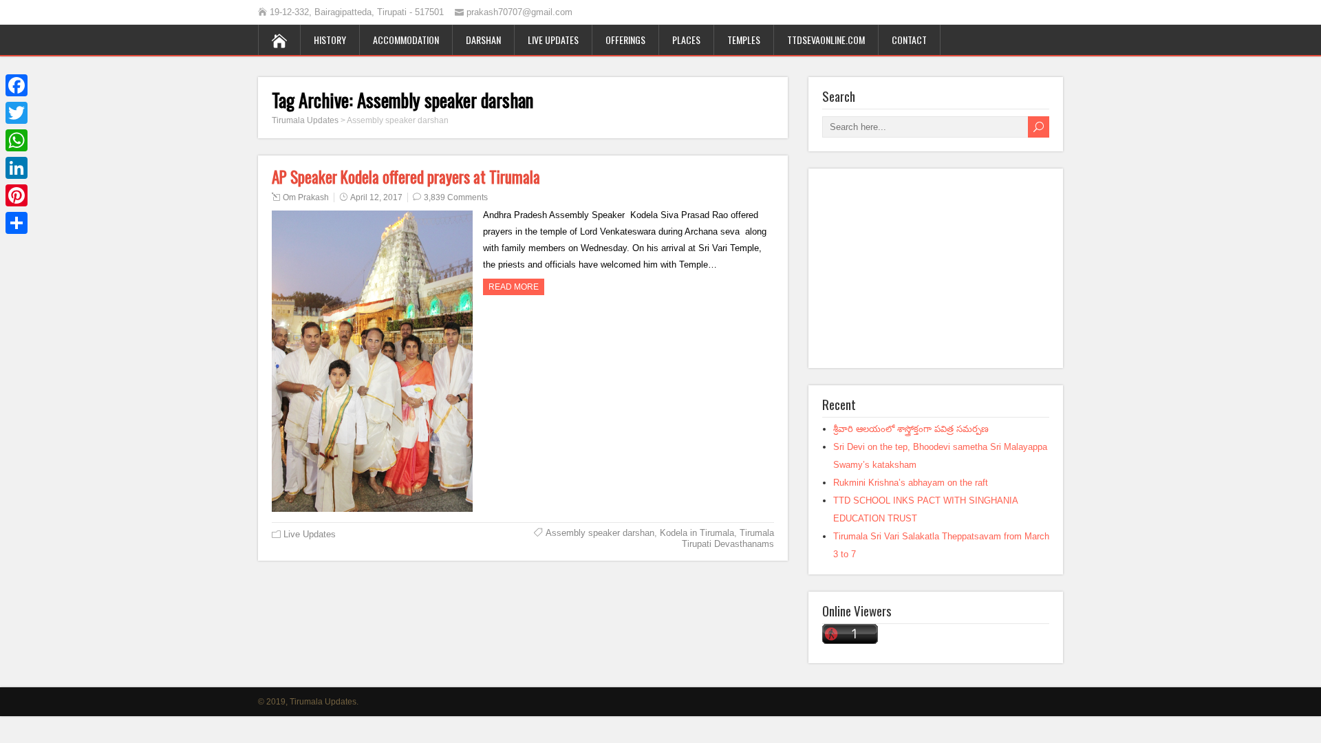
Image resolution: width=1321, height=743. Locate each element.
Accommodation (406, 39)
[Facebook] (16, 85)
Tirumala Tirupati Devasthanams (728, 538)
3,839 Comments (456, 197)
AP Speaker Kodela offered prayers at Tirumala (406, 177)
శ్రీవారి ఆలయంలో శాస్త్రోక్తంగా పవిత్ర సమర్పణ (911, 429)
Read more (513, 287)
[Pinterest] (16, 195)
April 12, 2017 (376, 197)
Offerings (625, 39)
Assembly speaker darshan (600, 533)
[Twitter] (16, 113)
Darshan (483, 39)
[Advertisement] (935, 268)
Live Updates (553, 39)
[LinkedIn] (16, 168)
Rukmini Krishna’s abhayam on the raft (910, 482)
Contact (909, 39)
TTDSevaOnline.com (826, 39)
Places (686, 39)
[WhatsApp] (16, 140)
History (330, 39)
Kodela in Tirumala (697, 533)
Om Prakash (306, 197)
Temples (743, 39)
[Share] (16, 223)
